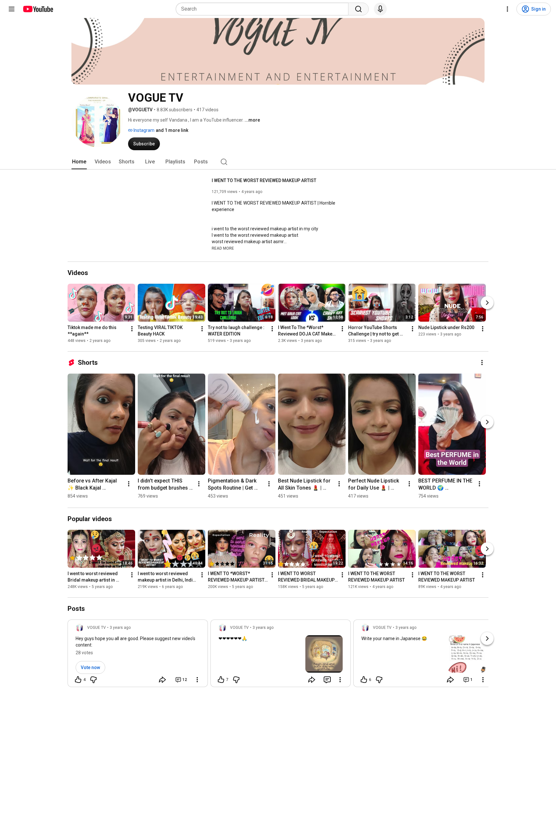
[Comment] (327, 679)
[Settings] (507, 9)
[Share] (162, 679)
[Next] (487, 302)
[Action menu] (197, 679)
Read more (223, 248)
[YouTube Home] (38, 9)
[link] (138, 655)
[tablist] (278, 162)
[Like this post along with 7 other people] (221, 680)
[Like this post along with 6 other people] (364, 680)
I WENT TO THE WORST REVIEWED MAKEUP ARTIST (264, 180)
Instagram (143, 130)
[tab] (79, 162)
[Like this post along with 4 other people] (78, 680)
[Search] (358, 9)
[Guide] (11, 9)
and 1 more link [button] (172, 130)
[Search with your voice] (380, 9)
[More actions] (131, 328)
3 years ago (120, 627)
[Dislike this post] (93, 680)
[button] (223, 248)
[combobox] (264, 9)
